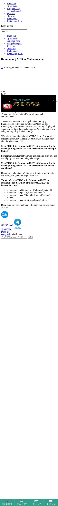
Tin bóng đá (12, 18)
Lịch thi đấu (12, 6)
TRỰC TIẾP (7, 504)
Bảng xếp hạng (13, 8)
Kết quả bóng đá (14, 11)
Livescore (11, 16)
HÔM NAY (36, 504)
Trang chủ (11, 3)
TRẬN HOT (22, 504)
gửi (30, 224)
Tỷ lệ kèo (11, 13)
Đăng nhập (6, 221)
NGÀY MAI (51, 504)
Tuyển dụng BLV (15, 21)
